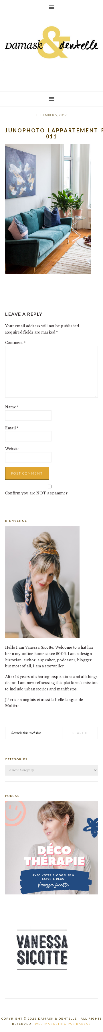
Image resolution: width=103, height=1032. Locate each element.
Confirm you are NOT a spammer (36, 493)
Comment (15, 342)
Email (12, 428)
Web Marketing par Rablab (63, 1023)
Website (12, 449)
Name (12, 407)
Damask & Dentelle (51, 51)
